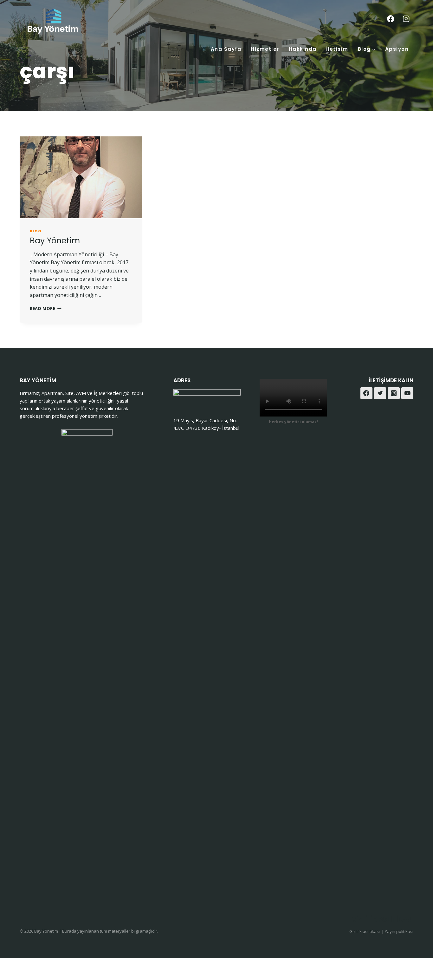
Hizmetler (265, 49)
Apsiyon (397, 49)
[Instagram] (406, 19)
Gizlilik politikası (365, 931)
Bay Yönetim (55, 240)
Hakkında (303, 49)
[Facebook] (390, 19)
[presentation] (81, 177)
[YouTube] (407, 393)
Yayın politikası (399, 931)
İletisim (337, 49)
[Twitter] (380, 393)
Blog (35, 230)
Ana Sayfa (226, 49)
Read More (45, 308)
